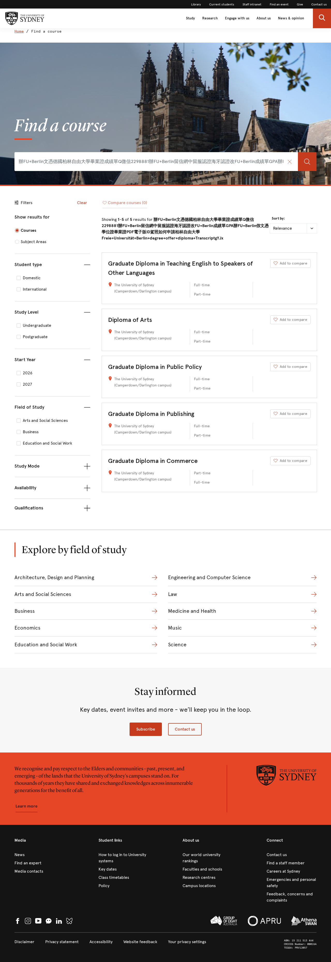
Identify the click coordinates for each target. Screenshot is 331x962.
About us (264, 18)
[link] (196, 4)
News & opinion (291, 18)
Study (190, 18)
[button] (322, 18)
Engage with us (237, 18)
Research (210, 18)
